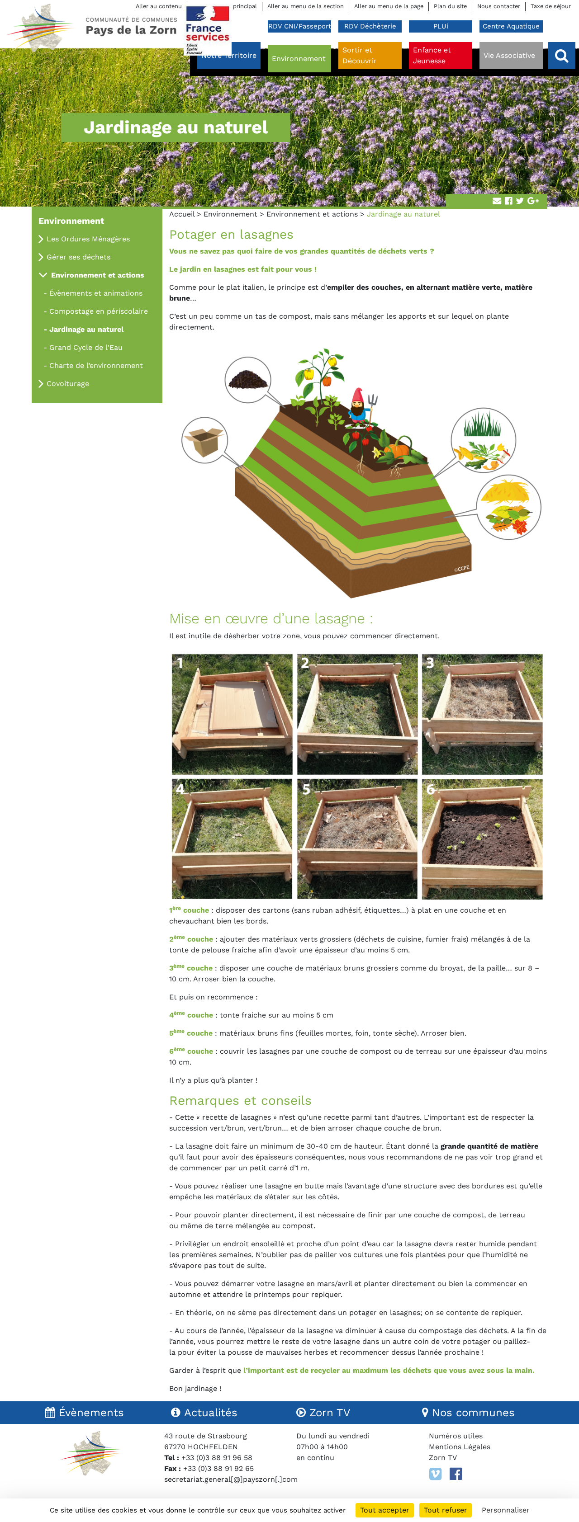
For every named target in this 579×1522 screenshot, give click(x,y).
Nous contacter (498, 6)
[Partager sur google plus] (533, 201)
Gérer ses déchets (78, 257)
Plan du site (450, 6)
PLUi (440, 26)
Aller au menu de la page (388, 6)
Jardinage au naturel (86, 329)
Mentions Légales (459, 1446)
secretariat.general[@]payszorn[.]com (231, 1479)
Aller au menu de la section (305, 6)
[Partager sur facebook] (508, 201)
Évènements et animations (95, 293)
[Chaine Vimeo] (435, 1474)
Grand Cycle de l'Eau (86, 347)
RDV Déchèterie (370, 26)
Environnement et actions (312, 214)
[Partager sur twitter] (520, 201)
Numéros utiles (456, 1436)
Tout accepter (384, 1510)
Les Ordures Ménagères (88, 239)
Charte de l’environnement (96, 365)
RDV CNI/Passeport (299, 26)
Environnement (230, 214)
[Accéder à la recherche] (561, 55)
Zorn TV (443, 1457)
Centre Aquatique (511, 26)
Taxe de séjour (551, 6)
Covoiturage (68, 383)
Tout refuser (445, 1510)
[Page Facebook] (455, 1474)
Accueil (182, 214)
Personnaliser (506, 1510)
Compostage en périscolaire (98, 311)
